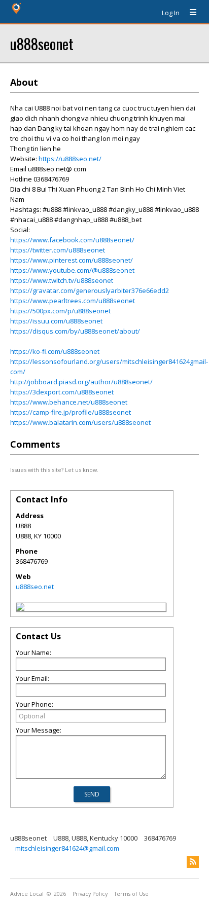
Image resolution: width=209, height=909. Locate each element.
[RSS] (193, 862)
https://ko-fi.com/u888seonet (54, 351)
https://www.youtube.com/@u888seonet (72, 270)
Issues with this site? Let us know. (54, 470)
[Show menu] (189, 12)
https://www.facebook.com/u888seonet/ (72, 239)
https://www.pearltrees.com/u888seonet (72, 300)
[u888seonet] (20, 608)
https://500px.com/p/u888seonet (60, 310)
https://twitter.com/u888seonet (57, 249)
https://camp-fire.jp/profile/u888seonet (70, 412)
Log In (171, 12)
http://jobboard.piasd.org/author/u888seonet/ (81, 381)
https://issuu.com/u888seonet (56, 320)
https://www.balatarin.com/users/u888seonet (80, 422)
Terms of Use (131, 893)
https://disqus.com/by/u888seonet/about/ (75, 331)
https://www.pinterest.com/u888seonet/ (71, 260)
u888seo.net (35, 586)
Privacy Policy (90, 893)
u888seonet (42, 43)
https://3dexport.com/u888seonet (62, 391)
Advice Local (27, 893)
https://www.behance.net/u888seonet (68, 402)
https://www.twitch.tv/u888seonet (61, 280)
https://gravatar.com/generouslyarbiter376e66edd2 (89, 290)
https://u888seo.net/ (70, 158)
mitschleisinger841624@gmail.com (67, 848)
